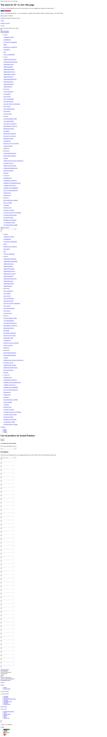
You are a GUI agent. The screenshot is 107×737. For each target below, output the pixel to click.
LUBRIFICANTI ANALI (9, 185)
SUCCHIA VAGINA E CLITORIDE (12, 212)
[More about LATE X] (7, 555)
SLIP (4, 52)
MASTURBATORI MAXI (9, 153)
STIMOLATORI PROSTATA (10, 168)
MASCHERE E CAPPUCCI (10, 126)
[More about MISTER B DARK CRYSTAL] (7, 577)
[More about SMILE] (7, 624)
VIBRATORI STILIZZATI (9, 59)
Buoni (4, 716)
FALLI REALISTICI (8, 101)
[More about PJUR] (7, 599)
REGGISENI (6, 49)
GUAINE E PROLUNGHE (10, 215)
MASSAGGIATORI (8, 170)
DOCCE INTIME (7, 202)
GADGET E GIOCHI (8, 210)
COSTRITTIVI (7, 141)
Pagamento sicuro (7, 701)
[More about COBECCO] (7, 494)
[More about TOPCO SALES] (7, 650)
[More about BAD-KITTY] (7, 472)
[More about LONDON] (7, 563)
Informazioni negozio (5, 680)
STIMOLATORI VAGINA (9, 165)
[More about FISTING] (7, 526)
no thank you (8, 10)
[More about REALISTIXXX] (7, 603)
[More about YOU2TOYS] (7, 664)
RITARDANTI (7, 193)
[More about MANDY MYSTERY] (7, 574)
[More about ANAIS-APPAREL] (7, 468)
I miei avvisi (6, 718)
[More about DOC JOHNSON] (7, 508)
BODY (5, 44)
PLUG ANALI (7, 106)
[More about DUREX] (7, 512)
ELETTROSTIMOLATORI (10, 118)
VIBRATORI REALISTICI (10, 79)
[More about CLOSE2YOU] (7, 490)
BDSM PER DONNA (8, 128)
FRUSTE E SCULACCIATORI (11, 143)
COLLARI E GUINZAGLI (10, 123)
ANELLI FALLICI (8, 146)
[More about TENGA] (7, 643)
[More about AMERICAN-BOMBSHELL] (7, 465)
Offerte (5, 687)
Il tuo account (4, 706)
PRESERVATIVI (7, 178)
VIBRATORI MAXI (8, 76)
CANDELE (6, 205)
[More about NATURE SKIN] (7, 584)
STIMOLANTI (7, 195)
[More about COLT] (7, 497)
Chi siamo (5, 700)
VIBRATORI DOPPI (8, 84)
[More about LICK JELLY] (7, 559)
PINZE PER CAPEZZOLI (9, 133)
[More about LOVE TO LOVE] (7, 566)
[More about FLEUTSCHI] (7, 534)
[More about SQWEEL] (7, 628)
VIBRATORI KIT (7, 86)
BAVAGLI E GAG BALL (9, 136)
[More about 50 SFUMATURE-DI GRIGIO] (7, 461)
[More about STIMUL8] (7, 632)
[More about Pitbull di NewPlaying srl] (7, 595)
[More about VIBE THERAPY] (7, 657)
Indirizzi (5, 715)
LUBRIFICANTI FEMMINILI (10, 188)
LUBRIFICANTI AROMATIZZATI (12, 183)
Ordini (4, 712)
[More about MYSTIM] (7, 581)
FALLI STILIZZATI (8, 91)
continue (3, 10)
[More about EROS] (7, 515)
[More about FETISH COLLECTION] (7, 523)
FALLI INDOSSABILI (8, 109)
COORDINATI (7, 39)
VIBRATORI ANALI (8, 64)
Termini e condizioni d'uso (9, 699)
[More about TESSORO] (7, 646)
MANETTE (6, 148)
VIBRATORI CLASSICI (9, 74)
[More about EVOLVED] (7, 519)
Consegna (5, 696)
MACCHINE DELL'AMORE (10, 200)
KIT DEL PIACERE (8, 217)
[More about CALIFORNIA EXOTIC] (7, 486)
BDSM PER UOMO (8, 138)
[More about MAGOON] (7, 570)
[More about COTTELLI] (7, 505)
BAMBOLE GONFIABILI (9, 220)
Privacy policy (4, 15)
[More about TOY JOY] (7, 653)
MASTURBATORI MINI (9, 155)
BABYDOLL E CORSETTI (10, 47)
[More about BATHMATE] (7, 475)
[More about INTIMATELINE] (7, 541)
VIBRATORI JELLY (8, 81)
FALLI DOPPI (6, 94)
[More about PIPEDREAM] (7, 592)
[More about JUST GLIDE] (7, 552)
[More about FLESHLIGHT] (7, 530)
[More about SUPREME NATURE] (7, 635)
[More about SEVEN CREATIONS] (7, 617)
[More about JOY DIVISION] (7, 548)
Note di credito (6, 714)
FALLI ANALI (7, 96)
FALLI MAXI (6, 111)
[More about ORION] (7, 588)
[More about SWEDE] (7, 639)
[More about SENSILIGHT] (7, 614)
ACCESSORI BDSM (8, 121)
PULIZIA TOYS (7, 207)
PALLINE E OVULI (8, 163)
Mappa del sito (6, 704)
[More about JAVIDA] (7, 544)
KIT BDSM (6, 131)
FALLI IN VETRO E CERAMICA (11, 104)
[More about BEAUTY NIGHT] (7, 479)
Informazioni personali (8, 711)
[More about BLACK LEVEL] (7, 483)
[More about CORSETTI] (7, 501)
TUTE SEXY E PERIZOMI (10, 42)
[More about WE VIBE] (7, 661)
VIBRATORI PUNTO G (9, 72)
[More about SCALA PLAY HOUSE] (7, 610)
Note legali (6, 697)
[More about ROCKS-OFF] (7, 606)
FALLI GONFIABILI (8, 99)
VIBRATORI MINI (8, 67)
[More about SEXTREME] (7, 621)
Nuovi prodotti (6, 688)
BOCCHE (5, 173)
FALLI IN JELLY (7, 114)
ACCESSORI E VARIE (9, 222)
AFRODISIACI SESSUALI (10, 180)
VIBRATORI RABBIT (8, 69)
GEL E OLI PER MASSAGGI (10, 190)
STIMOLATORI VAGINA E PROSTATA (13, 160)
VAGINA (5, 158)
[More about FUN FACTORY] (7, 537)
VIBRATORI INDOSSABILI (10, 62)
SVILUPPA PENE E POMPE (10, 225)
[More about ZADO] (7, 668)
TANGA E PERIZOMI (8, 54)
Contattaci (3, 427)
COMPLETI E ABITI (8, 37)
